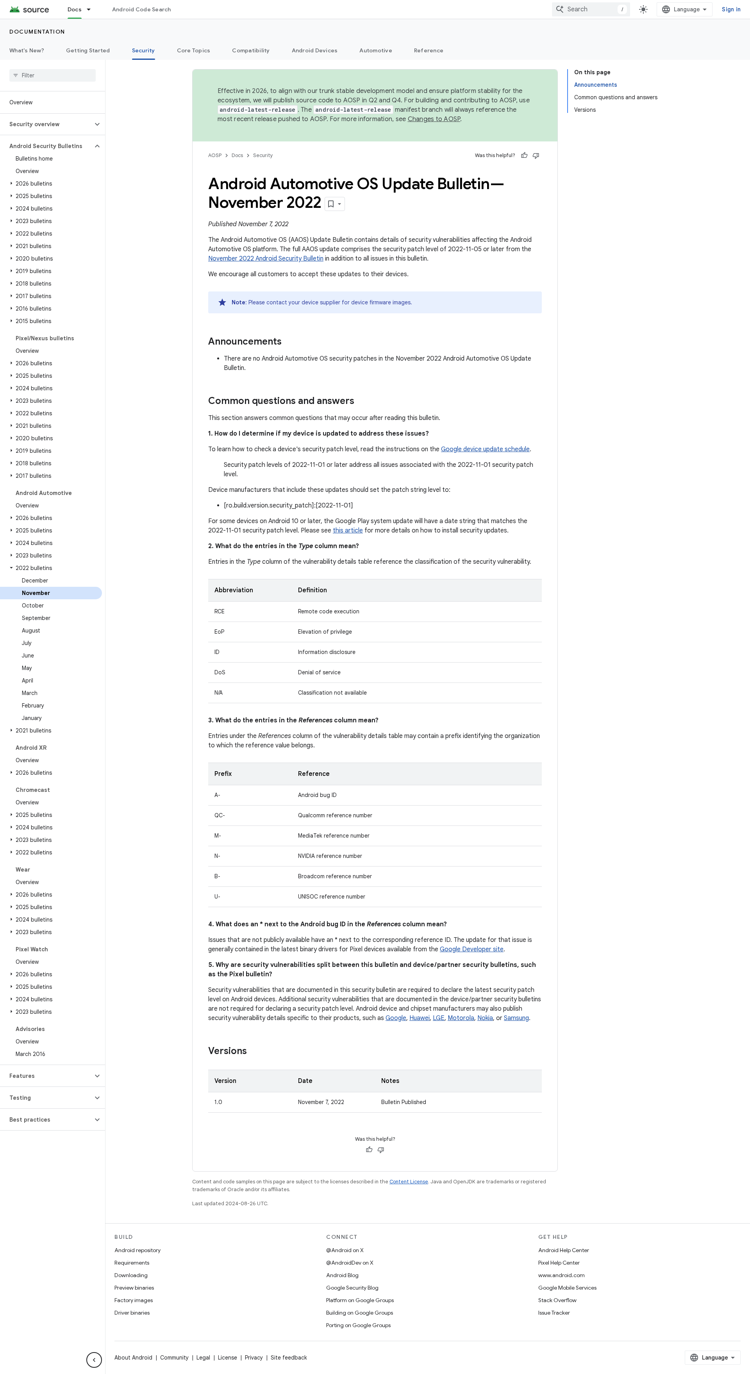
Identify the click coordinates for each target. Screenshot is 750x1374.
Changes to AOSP (434, 119)
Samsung (516, 1018)
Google (396, 1018)
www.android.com (561, 1275)
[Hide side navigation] (94, 1360)
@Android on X (345, 1250)
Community (174, 1357)
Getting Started (88, 50)
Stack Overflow (557, 1300)
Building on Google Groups (359, 1312)
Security (143, 50)
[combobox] (591, 9)
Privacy (254, 1357)
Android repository (137, 1250)
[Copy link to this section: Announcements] (289, 342)
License (227, 1357)
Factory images (133, 1300)
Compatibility (251, 50)
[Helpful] (524, 155)
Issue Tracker (554, 1312)
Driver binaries (132, 1312)
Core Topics (194, 50)
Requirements (131, 1262)
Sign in (731, 9)
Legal (203, 1357)
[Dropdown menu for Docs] (92, 9)
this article (348, 530)
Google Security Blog (352, 1287)
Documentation (37, 31)
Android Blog (342, 1275)
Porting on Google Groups (358, 1325)
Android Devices (315, 50)
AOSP (214, 155)
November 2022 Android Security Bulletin (265, 259)
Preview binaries (134, 1287)
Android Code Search (141, 9)
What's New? (26, 50)
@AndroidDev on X (349, 1262)
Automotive (375, 50)
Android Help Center (563, 1250)
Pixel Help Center (559, 1262)
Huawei (419, 1018)
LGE (439, 1018)
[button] (46, 124)
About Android (133, 1357)
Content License (408, 1181)
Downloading (131, 1275)
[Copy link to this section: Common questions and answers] (362, 401)
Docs (75, 9)
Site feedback (289, 1357)
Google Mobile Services (567, 1287)
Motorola (461, 1018)
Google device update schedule (485, 449)
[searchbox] (52, 75)
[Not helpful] (536, 155)
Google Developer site (472, 949)
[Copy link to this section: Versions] (254, 1051)
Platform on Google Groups (360, 1300)
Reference (428, 50)
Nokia (485, 1018)
